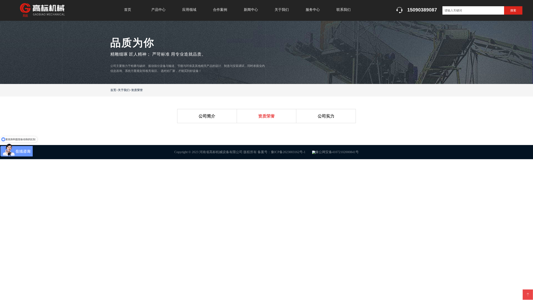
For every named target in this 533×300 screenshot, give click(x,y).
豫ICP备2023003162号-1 (288, 152)
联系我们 (343, 10)
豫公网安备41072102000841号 (337, 152)
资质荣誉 (137, 90)
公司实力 (326, 116)
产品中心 (158, 10)
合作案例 (220, 10)
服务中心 (313, 10)
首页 (127, 10)
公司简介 (207, 116)
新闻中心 (251, 10)
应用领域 (189, 10)
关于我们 (282, 10)
